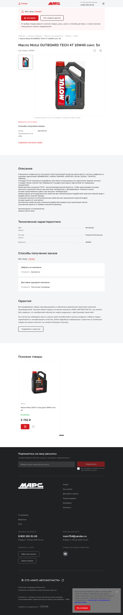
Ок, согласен (82, 608)
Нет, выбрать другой (52, 18)
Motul (23, 404)
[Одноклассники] (95, 53)
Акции (65, 484)
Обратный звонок (28, 554)
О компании (23, 515)
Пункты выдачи (69, 498)
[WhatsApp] (99, 53)
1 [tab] (61, 435)
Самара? (38, 11)
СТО (20, 524)
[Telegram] (88, 53)
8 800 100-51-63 (87, 5)
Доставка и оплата (70, 494)
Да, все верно (30, 18)
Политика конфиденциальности (31, 587)
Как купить (67, 489)
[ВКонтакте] (91, 53)
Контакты (67, 507)
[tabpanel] (39, 396)
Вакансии (22, 519)
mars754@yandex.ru (75, 536)
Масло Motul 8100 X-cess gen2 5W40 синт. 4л (38, 408)
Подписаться (91, 464)
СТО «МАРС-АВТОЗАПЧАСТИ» (42, 580)
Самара (31, 259)
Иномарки (67, 503)
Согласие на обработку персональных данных (37, 590)
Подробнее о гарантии (30, 329)
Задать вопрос (27, 561)
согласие (87, 468)
